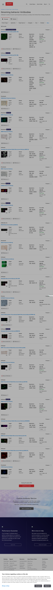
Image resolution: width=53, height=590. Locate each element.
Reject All (47, 586)
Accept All (38, 586)
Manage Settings (5, 585)
